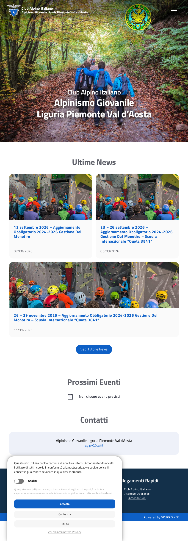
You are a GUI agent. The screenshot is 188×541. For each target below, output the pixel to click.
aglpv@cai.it (94, 445)
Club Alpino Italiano (137, 489)
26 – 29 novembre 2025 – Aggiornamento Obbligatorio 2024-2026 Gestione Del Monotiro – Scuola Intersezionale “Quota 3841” (86, 317)
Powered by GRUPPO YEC (161, 517)
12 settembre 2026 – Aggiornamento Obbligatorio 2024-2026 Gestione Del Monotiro (48, 232)
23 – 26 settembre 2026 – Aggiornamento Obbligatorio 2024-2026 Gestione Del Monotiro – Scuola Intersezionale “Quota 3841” (136, 234)
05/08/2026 (109, 251)
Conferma (64, 514)
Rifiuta (65, 524)
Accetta (65, 504)
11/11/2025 (23, 330)
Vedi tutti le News (94, 349)
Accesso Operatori (137, 493)
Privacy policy (64, 532)
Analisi (32, 481)
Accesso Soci (137, 498)
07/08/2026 (23, 251)
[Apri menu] (174, 10)
